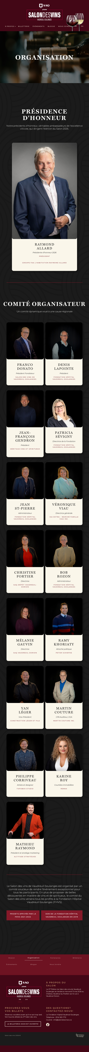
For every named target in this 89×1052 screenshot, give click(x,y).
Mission (11, 958)
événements (38, 26)
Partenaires (55, 958)
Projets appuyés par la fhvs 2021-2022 (23, 915)
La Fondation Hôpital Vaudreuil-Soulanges (62, 1015)
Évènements (11, 964)
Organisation (34, 958)
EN (82, 26)
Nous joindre (65, 26)
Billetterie (77, 958)
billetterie (23, 26)
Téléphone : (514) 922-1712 (56, 1017)
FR (76, 26)
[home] (44, 11)
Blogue (51, 26)
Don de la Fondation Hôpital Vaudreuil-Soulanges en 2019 (62, 915)
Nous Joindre (55, 964)
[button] (10, 26)
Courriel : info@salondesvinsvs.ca (59, 1020)
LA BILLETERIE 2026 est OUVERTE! (23, 1024)
